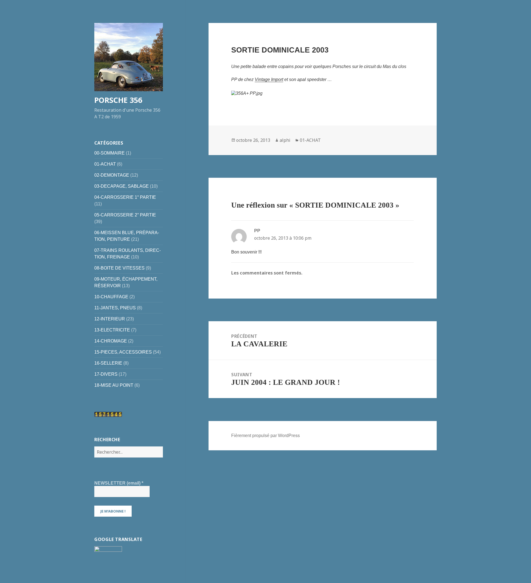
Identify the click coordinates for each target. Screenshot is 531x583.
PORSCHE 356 (118, 100)
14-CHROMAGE (110, 341)
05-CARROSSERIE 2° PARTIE (125, 215)
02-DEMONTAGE (111, 175)
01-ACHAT (105, 164)
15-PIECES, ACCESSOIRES (123, 352)
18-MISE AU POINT (113, 385)
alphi (285, 140)
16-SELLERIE (108, 363)
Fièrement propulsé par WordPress (265, 435)
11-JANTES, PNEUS (115, 307)
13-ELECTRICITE (112, 330)
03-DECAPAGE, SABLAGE (121, 186)
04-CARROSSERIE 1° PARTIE (125, 197)
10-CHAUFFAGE (111, 296)
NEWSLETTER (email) (118, 483)
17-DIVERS (106, 374)
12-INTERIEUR (109, 319)
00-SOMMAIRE (109, 153)
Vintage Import (269, 79)
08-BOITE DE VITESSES (119, 268)
